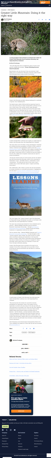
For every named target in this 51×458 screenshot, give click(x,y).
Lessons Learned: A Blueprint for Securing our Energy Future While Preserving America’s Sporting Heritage (24, 171)
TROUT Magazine (11, 9)
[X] (6, 430)
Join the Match (43, 2)
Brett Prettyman (8, 19)
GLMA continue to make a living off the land (22, 115)
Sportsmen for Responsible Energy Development (24, 227)
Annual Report (5, 438)
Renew (19, 438)
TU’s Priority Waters (38, 441)
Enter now (21, 411)
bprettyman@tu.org (15, 325)
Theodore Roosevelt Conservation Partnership (25, 233)
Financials (4, 441)
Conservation (3, 9)
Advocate (20, 444)
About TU (4, 435)
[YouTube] (14, 430)
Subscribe (25, 344)
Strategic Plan (5, 444)
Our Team (36, 435)
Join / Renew (24, 348)
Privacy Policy (5, 446)
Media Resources (38, 444)
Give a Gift (25, 352)
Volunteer (20, 446)
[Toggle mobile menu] (38, 5)
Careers (36, 438)
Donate (19, 435)
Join (19, 441)
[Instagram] (10, 430)
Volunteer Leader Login (23, 449)
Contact (36, 446)
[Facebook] (2, 430)
